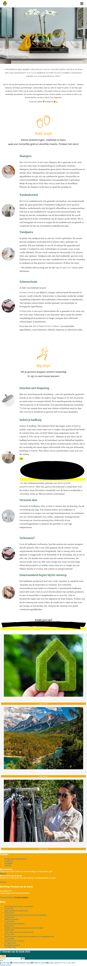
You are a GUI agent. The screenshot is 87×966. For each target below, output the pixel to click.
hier (69, 267)
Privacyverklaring (6, 897)
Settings (27, 963)
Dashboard (17, 963)
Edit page (6, 963)
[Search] (23, 958)
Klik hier (3, 882)
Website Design (39, 963)
